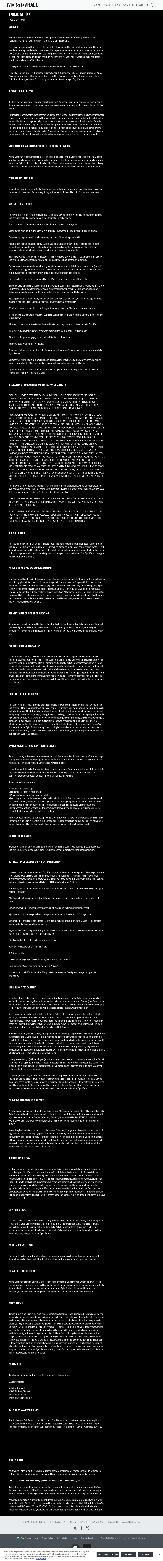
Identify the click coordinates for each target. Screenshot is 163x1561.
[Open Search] (152, 5)
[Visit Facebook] (81, 1528)
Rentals (116, 4)
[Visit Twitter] (87, 1528)
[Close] (159, 1554)
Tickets (106, 4)
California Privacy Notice (67, 1538)
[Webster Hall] (22, 5)
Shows (97, 4)
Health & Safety (57, 1522)
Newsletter (142, 4)
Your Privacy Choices (29, 1538)
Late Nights (39, 1522)
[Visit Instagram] (76, 1528)
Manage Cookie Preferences (108, 1554)
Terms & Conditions (89, 1538)
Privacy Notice (41, 1558)
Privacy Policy (47, 1538)
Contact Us (128, 4)
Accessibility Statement (110, 1538)
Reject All (128, 1554)
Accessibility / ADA (131, 1522)
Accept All (145, 1554)
